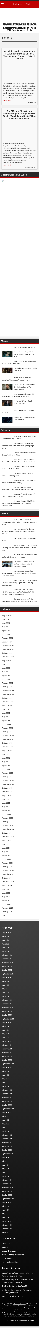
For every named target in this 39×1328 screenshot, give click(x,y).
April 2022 (6, 810)
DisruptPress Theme (28, 1320)
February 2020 (7, 908)
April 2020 (6, 900)
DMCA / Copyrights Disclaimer (13, 1255)
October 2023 (7, 743)
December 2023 (8, 735)
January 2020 (7, 912)
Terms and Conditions (10, 1262)
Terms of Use (19, 1316)
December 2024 (8, 691)
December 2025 (8, 645)
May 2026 (5, 627)
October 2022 (7, 788)
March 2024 (6, 724)
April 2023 (6, 765)
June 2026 (6, 623)
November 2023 (8, 739)
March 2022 (6, 814)
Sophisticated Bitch (21, 4)
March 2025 (6, 679)
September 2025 (8, 657)
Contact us (6, 1243)
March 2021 (6, 859)
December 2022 (8, 780)
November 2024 (8, 694)
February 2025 (7, 683)
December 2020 (8, 870)
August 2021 (7, 840)
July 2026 (5, 619)
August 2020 (7, 885)
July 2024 (5, 709)
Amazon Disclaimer (9, 1251)
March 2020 (6, 904)
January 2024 (7, 732)
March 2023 (6, 769)
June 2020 (6, 893)
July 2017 (5, 915)
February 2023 (7, 773)
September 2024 (8, 702)
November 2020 (8, 874)
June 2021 (6, 848)
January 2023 (7, 777)
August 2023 (7, 750)
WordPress (15, 1320)
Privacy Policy (7, 1258)
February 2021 (7, 863)
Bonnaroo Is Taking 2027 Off (12, 1296)
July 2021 (5, 844)
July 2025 (5, 664)
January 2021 (7, 867)
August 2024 (7, 705)
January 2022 (7, 822)
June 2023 (6, 758)
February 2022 (7, 818)
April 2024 (6, 720)
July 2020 (5, 889)
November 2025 (8, 649)
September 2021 (8, 837)
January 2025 (7, 687)
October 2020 (7, 878)
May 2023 (5, 762)
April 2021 (6, 855)
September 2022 (8, 792)
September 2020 (8, 882)
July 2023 (5, 754)
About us (5, 1247)
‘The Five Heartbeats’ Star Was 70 (14, 1286)
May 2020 (5, 897)
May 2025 (5, 672)
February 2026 (7, 638)
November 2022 (8, 784)
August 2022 (7, 795)
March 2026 (6, 634)
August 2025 (7, 661)
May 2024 (5, 717)
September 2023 (8, 747)
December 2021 (8, 825)
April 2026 (6, 631)
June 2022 (6, 803)
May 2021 (5, 852)
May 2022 (5, 807)
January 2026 (7, 642)
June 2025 (6, 668)
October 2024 (7, 698)
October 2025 (7, 653)
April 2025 (6, 675)
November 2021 (8, 829)
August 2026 (7, 616)
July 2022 (5, 799)
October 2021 (7, 833)
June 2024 (6, 713)
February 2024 (7, 728)
